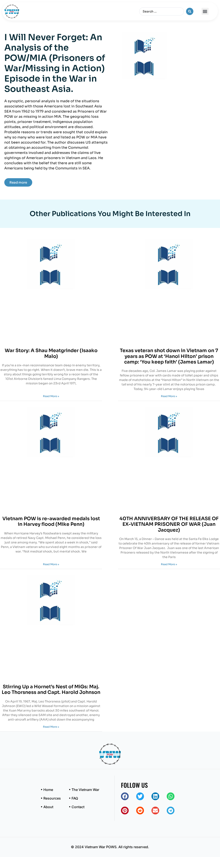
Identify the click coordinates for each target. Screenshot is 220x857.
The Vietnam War (85, 789)
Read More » (51, 396)
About (48, 807)
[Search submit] (189, 11)
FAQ (75, 798)
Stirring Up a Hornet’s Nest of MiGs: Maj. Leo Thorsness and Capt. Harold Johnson (51, 689)
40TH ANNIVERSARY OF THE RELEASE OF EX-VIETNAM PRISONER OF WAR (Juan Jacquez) (168, 524)
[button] (205, 11)
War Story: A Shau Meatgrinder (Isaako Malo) (51, 353)
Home (48, 789)
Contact (78, 807)
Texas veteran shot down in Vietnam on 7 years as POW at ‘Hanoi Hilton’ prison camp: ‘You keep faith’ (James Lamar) (169, 356)
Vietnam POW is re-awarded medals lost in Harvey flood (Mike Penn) (51, 521)
